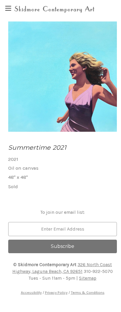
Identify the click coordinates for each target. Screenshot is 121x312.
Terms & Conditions (88, 292)
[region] (8, 8)
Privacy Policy (56, 292)
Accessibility (31, 292)
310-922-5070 (98, 271)
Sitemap (87, 278)
